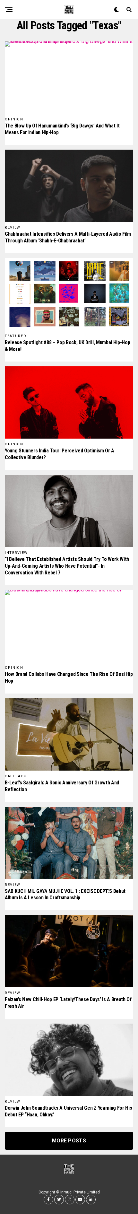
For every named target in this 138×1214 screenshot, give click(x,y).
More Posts (69, 1141)
